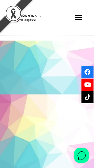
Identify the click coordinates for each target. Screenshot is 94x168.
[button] (78, 17)
